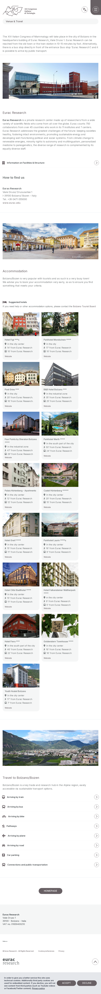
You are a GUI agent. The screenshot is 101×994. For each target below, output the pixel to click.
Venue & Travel (14, 21)
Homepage (50, 891)
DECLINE (87, 983)
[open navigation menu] (96, 9)
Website (8, 356)
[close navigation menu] (96, 74)
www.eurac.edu (12, 202)
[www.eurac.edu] (46, 961)
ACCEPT (66, 983)
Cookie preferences (46, 951)
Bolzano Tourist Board (84, 306)
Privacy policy (38, 988)
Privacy (61, 951)
